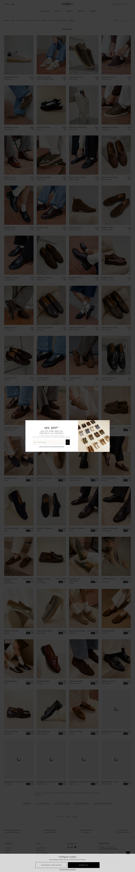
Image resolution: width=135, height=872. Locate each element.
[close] (106, 423)
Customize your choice (51, 865)
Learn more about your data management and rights (51, 446)
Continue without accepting (67, 869)
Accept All (83, 865)
